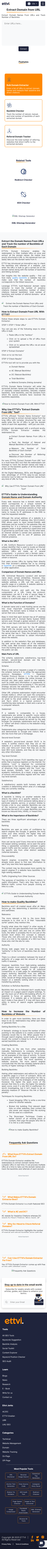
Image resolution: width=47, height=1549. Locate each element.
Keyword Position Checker (13, 1357)
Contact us (7, 1397)
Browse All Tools (23, 1520)
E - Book (6, 1388)
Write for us (7, 1393)
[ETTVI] (6, 3)
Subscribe (39, 1302)
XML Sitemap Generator (36, 1510)
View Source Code (23, 1485)
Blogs (4, 1376)
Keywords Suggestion (11, 1340)
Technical (6, 1439)
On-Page (6, 1456)
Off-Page (6, 1460)
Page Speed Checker (17, 1502)
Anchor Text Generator (11, 1485)
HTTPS (27, 674)
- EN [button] (32, 4)
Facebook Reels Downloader (23, 1511)
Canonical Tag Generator (36, 1476)
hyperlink (8, 565)
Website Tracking (9, 1452)
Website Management (11, 1443)
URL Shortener (11, 1476)
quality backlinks (19, 278)
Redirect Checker (36, 1493)
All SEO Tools (8, 1335)
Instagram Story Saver (36, 1485)
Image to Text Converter (30, 1502)
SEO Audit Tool (23, 1493)
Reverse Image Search (23, 1476)
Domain (5, 1447)
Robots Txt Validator (11, 1493)
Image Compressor (11, 1510)
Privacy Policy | (7, 1544)
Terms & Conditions (22, 1544)
